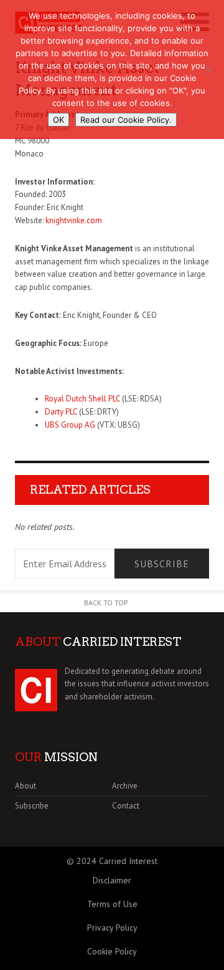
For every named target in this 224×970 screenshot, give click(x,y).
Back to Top (106, 602)
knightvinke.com (73, 220)
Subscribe (161, 563)
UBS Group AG (70, 425)
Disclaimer (112, 880)
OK (58, 120)
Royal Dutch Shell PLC (82, 398)
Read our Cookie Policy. (126, 120)
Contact (125, 805)
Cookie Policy (112, 951)
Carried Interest (128, 861)
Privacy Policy (112, 927)
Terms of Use (112, 904)
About (25, 785)
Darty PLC (61, 411)
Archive (125, 785)
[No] (208, 70)
